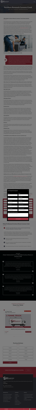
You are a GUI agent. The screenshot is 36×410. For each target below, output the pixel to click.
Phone (19, 193)
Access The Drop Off (21, 208)
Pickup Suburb (10, 204)
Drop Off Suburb (10, 208)
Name (9, 193)
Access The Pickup (20, 204)
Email (8, 197)
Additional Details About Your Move (13, 212)
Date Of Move (20, 197)
